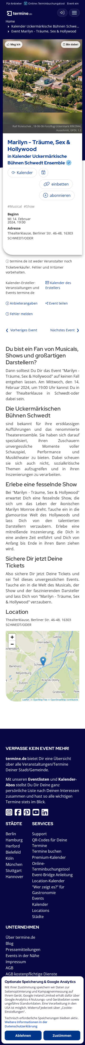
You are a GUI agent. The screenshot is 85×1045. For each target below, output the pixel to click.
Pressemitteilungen (23, 949)
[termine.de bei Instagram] (10, 813)
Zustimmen (62, 1035)
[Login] (62, 13)
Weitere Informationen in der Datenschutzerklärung (26, 1024)
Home (10, 21)
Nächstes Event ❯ (64, 330)
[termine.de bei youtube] (37, 813)
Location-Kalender (48, 880)
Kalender (40, 904)
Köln (10, 858)
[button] (43, 661)
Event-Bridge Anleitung (52, 874)
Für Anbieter (14, 3)
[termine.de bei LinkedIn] (46, 813)
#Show (29, 206)
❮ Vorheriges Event (21, 330)
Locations (40, 910)
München (14, 864)
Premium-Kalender (49, 857)
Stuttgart (14, 870)
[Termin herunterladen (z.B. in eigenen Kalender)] (43, 172)
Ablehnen (23, 1035)
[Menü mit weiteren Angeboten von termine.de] (74, 13)
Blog (9, 943)
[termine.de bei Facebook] (19, 813)
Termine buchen (46, 851)
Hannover (14, 876)
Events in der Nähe (22, 955)
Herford (13, 846)
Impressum (16, 961)
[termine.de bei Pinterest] (28, 813)
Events (38, 898)
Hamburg (14, 840)
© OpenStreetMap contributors (63, 699)
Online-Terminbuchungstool (46, 3)
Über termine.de (20, 937)
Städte (38, 916)
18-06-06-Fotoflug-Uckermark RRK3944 (57, 126)
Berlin (11, 833)
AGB (9, 967)
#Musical (15, 206)
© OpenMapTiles (39, 699)
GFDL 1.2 (75, 130)
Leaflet (25, 699)
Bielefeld (13, 852)
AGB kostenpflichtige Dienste (31, 974)
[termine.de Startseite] (21, 12)
